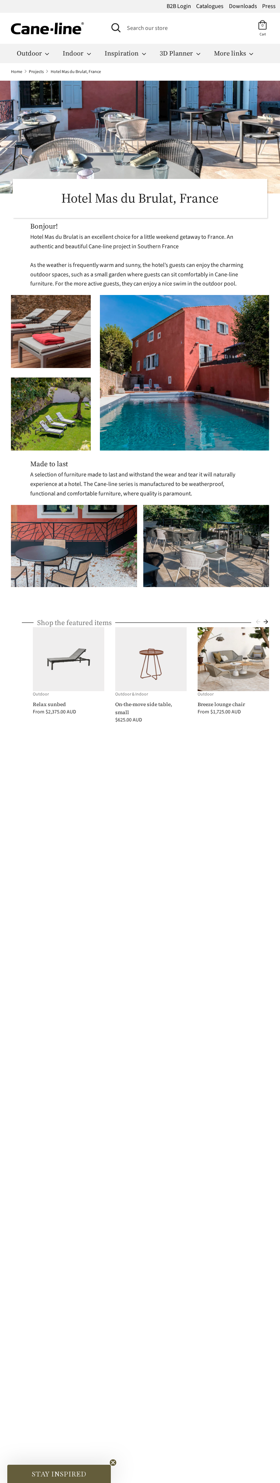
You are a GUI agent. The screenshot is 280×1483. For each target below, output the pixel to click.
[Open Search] (116, 27)
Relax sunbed (49, 704)
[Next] (265, 621)
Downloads (243, 6)
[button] (59, 1474)
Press (269, 6)
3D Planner (177, 53)
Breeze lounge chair (221, 704)
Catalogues (209, 6)
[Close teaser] (113, 1462)
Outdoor (30, 53)
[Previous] (258, 621)
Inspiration (122, 53)
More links (231, 53)
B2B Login (179, 6)
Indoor (74, 53)
